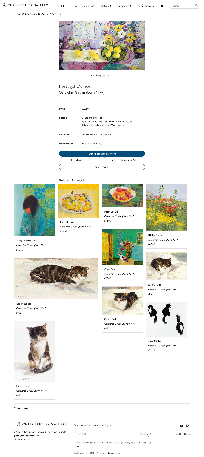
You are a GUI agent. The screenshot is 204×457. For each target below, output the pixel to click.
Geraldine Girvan (40, 13)
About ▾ (59, 6)
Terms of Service (147, 442)
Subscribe (144, 433)
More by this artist (80, 160)
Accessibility (101, 452)
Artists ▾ (106, 6)
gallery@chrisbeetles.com (26, 435)
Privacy (111, 452)
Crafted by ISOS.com (182, 433)
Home (17, 13)
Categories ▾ (124, 6)
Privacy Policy (130, 442)
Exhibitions (89, 6)
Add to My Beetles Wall (124, 160)
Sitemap (119, 452)
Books (73, 6)
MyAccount (146, 6)
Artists (25, 13)
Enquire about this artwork (102, 153)
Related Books (102, 167)
